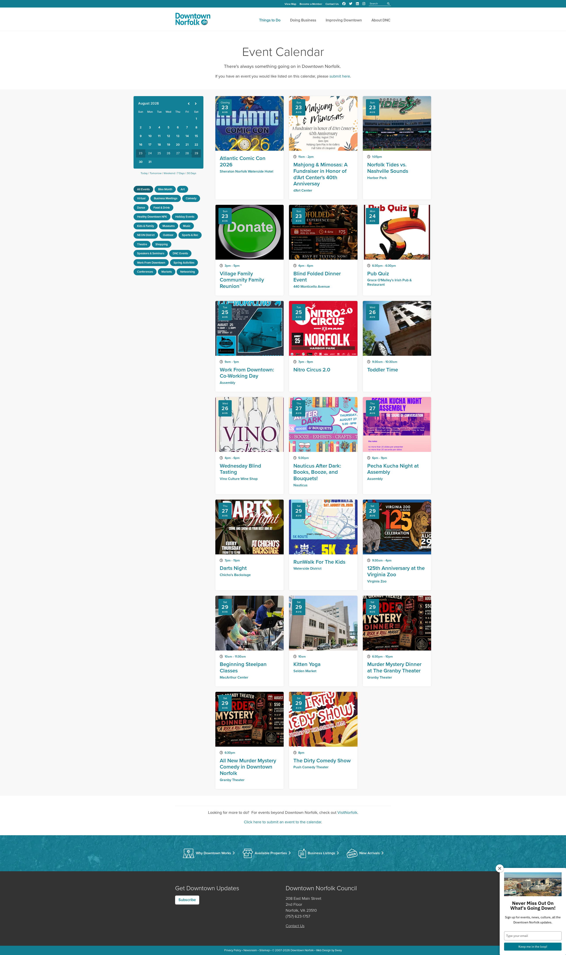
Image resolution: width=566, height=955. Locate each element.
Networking (187, 272)
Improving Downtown (344, 20)
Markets (166, 272)
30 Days (191, 173)
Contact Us (332, 4)
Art (183, 189)
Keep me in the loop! (532, 947)
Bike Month (165, 189)
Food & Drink (161, 207)
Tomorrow (156, 173)
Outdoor (168, 235)
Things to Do (270, 20)
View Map (290, 4)
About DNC (380, 20)
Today (144, 173)
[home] (192, 20)
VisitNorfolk (347, 812)
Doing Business (303, 20)
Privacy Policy (232, 950)
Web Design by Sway (329, 950)
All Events (143, 189)
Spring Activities (184, 263)
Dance (141, 207)
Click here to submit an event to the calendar (282, 822)
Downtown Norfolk (302, 950)
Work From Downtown (151, 263)
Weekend (169, 173)
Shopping (161, 244)
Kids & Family (145, 226)
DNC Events (180, 253)
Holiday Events (184, 217)
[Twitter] (350, 3)
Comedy (191, 198)
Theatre (142, 244)
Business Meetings (165, 198)
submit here (339, 76)
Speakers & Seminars (150, 253)
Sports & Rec (190, 235)
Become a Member (311, 4)
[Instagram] (363, 3)
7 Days (181, 173)
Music (186, 226)
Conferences (145, 272)
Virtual (141, 198)
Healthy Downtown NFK (152, 217)
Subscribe (187, 900)
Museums (169, 226)
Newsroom (250, 950)
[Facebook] (344, 3)
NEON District (146, 235)
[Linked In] (357, 3)
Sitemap (264, 950)
